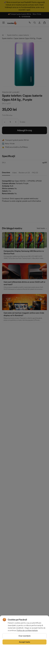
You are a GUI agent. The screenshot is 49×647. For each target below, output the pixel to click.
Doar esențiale (25, 636)
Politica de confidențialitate (27, 630)
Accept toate (24, 642)
